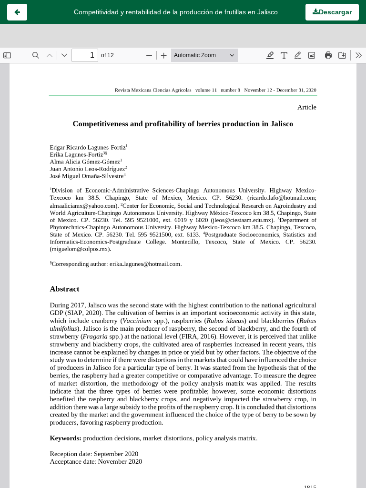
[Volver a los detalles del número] (17, 12)
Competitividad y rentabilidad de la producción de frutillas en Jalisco (176, 12)
